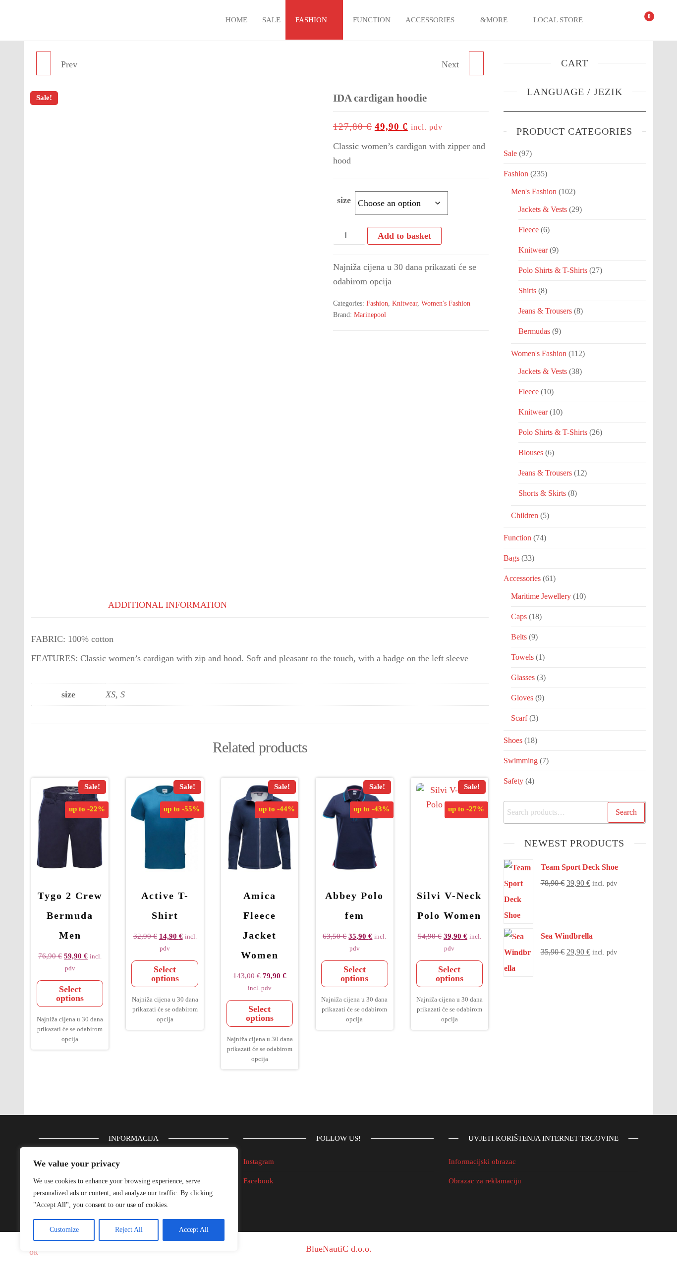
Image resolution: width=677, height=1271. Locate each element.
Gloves (522, 697)
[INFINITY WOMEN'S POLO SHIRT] (476, 63)
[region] (129, 1199)
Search (626, 812)
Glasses (523, 677)
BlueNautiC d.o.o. (339, 1249)
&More (494, 20)
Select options (70, 993)
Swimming (521, 760)
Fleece (528, 229)
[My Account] (623, 20)
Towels (522, 657)
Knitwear (404, 303)
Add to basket (404, 236)
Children (524, 515)
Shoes (513, 740)
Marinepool (370, 314)
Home (236, 20)
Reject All (129, 1229)
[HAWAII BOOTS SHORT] (43, 63)
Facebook (258, 1181)
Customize (64, 1229)
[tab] (56, 603)
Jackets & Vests (542, 209)
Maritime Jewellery (541, 596)
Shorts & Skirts (542, 493)
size (344, 200)
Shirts (527, 290)
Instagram (258, 1161)
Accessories (429, 20)
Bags (511, 558)
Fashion (311, 20)
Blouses (530, 452)
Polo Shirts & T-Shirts (552, 270)
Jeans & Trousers (545, 311)
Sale (271, 20)
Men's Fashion (534, 191)
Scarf (519, 718)
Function (372, 20)
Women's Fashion (445, 303)
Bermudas (534, 331)
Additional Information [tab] (167, 605)
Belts (519, 637)
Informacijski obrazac (482, 1161)
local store (558, 20)
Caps (519, 616)
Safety (513, 781)
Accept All (194, 1229)
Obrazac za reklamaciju (485, 1181)
